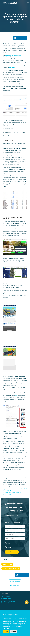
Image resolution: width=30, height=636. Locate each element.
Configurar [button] (13, 631)
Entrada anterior (15, 585)
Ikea (16, 395)
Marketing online (7, 564)
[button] (27, 602)
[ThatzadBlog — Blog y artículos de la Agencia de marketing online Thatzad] (9, 4)
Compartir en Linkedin (21, 38)
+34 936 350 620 (5, 596)
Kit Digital (12, 67)
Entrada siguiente (15, 581)
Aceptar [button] (6, 631)
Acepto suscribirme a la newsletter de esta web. (14, 542)
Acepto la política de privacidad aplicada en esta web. (15, 546)
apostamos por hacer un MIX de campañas (14, 445)
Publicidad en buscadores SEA (11, 568)
